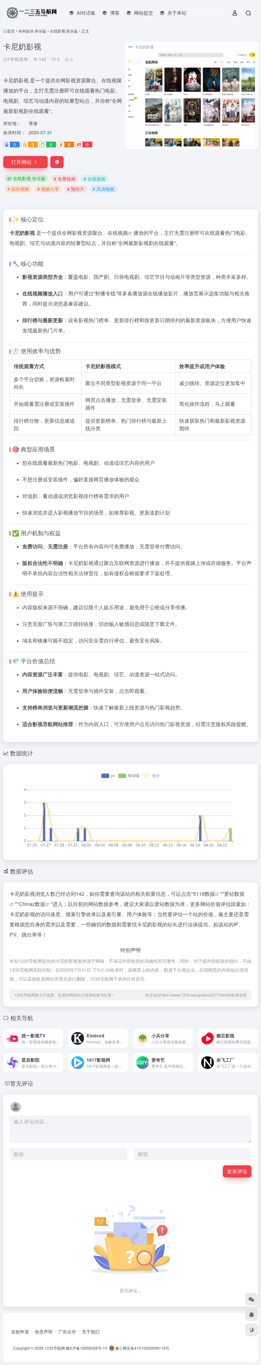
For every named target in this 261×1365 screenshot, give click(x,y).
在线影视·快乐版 (64, 30)
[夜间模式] (251, 1330)
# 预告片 (75, 189)
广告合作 (67, 1331)
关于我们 (91, 1331)
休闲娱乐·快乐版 (32, 30)
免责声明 (44, 1331)
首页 (11, 30)
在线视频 (118, 232)
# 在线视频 (94, 178)
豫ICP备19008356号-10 (86, 1348)
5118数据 (204, 893)
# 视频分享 (48, 189)
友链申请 (20, 1331)
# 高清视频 (103, 189)
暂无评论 (21, 1083)
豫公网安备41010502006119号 (141, 1348)
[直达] (57, 1034)
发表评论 (237, 1171)
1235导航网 (55, 1348)
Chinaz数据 (32, 904)
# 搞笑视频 (18, 189)
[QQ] (251, 1314)
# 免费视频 (64, 178)
